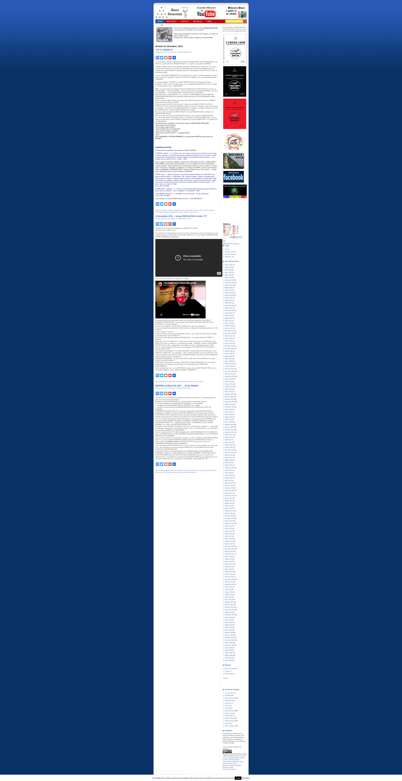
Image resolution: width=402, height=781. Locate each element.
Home (160, 21)
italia (168, 381)
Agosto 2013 (228, 526)
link (246, 29)
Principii (186, 212)
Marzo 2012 (228, 569)
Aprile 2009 (228, 658)
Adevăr (160, 210)
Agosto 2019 (228, 379)
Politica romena (187, 52)
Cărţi (209, 21)
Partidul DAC (229, 716)
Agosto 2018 (228, 409)
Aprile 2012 (228, 566)
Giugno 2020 (228, 353)
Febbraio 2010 (229, 632)
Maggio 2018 (229, 417)
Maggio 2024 (229, 287)
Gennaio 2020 (229, 366)
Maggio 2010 (229, 625)
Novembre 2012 (229, 549)
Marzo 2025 (228, 277)
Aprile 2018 (228, 419)
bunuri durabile (178, 470)
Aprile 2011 (228, 597)
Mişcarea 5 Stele (174, 381)
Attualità (227, 695)
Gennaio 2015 (229, 485)
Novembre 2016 (229, 452)
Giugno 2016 (228, 457)
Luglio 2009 (228, 650)
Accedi (227, 249)
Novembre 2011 (229, 579)
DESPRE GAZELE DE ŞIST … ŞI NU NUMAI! (176, 386)
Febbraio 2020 (229, 364)
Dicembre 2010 (229, 607)
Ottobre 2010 (229, 612)
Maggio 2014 (229, 503)
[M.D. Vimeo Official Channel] (236, 18)
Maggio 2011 (228, 594)
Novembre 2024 (229, 282)
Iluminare (182, 210)
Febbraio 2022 (229, 325)
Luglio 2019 (228, 381)
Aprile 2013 (228, 536)
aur (159, 470)
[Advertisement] (233, 210)
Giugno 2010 (228, 622)
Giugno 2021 (228, 338)
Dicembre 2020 (229, 346)
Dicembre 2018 (229, 399)
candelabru (170, 210)
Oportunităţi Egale (173, 212)
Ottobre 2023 (229, 298)
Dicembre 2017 (229, 430)
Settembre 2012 (229, 554)
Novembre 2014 (229, 490)
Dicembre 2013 (229, 516)
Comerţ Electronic (186, 470)
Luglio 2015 (228, 473)
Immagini (227, 708)
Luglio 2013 (228, 528)
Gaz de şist (209, 470)
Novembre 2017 (229, 432)
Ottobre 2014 (229, 493)
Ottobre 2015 (229, 465)
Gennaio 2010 (229, 635)
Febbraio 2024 (229, 293)
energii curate (201, 470)
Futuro (227, 705)
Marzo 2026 (228, 272)
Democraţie (195, 470)
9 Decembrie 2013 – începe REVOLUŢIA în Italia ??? (181, 216)
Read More (246, 778)
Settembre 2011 (229, 584)
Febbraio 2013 (229, 541)
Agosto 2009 (228, 648)
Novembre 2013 (229, 518)
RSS (159, 25)
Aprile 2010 (228, 627)
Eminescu (228, 703)
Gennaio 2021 (229, 343)
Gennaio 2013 (229, 544)
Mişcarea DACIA (183, 381)
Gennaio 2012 (229, 574)
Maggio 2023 (229, 300)
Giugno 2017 (228, 437)
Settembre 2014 (229, 495)
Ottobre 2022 (229, 308)
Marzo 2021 (228, 341)
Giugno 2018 (228, 414)
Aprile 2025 (228, 275)
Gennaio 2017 (229, 447)
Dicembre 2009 (229, 637)
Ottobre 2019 (229, 374)
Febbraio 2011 (229, 602)
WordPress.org (229, 257)
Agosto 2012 (228, 556)
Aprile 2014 (228, 506)
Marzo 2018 (228, 422)
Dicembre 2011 (229, 577)
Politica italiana (229, 718)
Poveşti (227, 723)
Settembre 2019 (229, 376)
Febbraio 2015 (229, 483)
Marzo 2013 (228, 538)
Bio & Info (171, 21)
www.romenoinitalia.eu (229, 769)
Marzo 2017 (228, 442)
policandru (180, 212)
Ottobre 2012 (229, 551)
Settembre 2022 (229, 310)
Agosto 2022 (228, 313)
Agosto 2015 (228, 470)
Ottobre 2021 (229, 336)
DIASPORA (228, 700)
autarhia (163, 470)
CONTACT (184, 21)
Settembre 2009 (229, 645)
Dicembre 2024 (229, 280)
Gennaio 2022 (229, 328)
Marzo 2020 (228, 361)
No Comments (172, 52)
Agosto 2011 (228, 587)
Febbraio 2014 (229, 511)
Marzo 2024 (228, 290)
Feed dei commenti (230, 254)
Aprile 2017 (228, 440)
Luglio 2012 (228, 559)
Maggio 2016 (229, 460)
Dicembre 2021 (229, 331)
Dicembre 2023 (229, 295)
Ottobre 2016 (229, 455)
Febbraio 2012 (229, 571)
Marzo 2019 (228, 391)
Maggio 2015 (229, 478)
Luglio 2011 (228, 589)
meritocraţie (201, 210)
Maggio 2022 (229, 318)
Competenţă (176, 210)
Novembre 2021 (229, 333)
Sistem (194, 381)
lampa (190, 210)
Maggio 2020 (229, 356)
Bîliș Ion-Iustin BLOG (231, 668)
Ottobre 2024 (229, 285)
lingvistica (195, 210)
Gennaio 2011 (229, 605)
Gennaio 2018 (229, 427)
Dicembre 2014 (229, 488)
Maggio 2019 (229, 386)
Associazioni (229, 693)
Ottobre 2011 (229, 582)
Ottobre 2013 (229, 521)
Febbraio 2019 (229, 394)
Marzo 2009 (228, 660)
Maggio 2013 (229, 533)
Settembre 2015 (229, 468)
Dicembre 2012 (229, 546)
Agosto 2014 (228, 498)
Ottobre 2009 (229, 643)
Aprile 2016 (228, 462)
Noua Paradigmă (163, 212)
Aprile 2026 (228, 270)
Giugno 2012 (228, 561)
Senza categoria (230, 726)
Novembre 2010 (229, 610)
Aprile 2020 (228, 358)
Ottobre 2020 (229, 351)
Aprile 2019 (228, 389)
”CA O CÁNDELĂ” (164, 50)
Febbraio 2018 (229, 424)
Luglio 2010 (228, 620)
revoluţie (190, 381)
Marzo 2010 (228, 630)
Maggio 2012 (229, 564)
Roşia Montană (192, 472)
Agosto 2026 (228, 265)
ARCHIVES (197, 21)
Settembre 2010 (229, 615)
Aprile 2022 (228, 320)
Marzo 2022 (228, 323)
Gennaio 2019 (229, 397)
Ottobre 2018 (229, 404)
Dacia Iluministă (172, 13)
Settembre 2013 (229, 523)
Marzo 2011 (228, 599)
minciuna (207, 210)
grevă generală (162, 381)
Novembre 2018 (229, 402)
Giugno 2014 (228, 500)
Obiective (176, 472)
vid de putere (200, 381)
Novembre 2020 (229, 348)
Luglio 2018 (228, 412)
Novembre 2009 (229, 640)
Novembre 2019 (229, 371)
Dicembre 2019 (229, 369)
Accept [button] (238, 778)
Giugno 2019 (228, 384)
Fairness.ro (228, 671)
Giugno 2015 (228, 475)
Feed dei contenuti (230, 252)
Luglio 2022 (228, 315)
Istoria (187, 210)
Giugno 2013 (228, 531)
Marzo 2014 (228, 508)
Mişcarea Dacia (229, 673)
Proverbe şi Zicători (193, 212)
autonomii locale (169, 470)
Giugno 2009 (228, 653)
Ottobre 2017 (229, 435)
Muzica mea (228, 713)
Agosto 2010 (228, 617)
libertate (214, 470)
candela (165, 210)
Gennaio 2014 (229, 513)
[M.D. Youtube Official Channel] (206, 18)
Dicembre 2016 (229, 450)
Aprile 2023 (228, 303)
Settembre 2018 (229, 407)
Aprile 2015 (228, 480)
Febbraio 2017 (229, 445)
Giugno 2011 (228, 592)
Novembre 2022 (229, 305)
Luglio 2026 (228, 267)
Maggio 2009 (229, 655)
